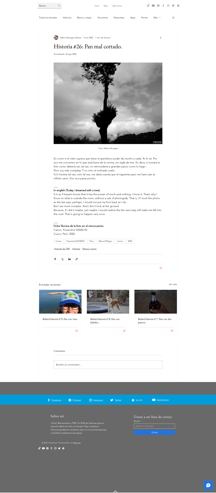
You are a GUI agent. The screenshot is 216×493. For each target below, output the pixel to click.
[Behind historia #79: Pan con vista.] (60, 302)
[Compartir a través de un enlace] (76, 259)
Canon (59, 241)
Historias (67, 17)
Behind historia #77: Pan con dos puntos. (154, 320)
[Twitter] (173, 5)
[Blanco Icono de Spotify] (133, 400)
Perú (91, 241)
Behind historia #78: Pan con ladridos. (105, 320)
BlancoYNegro (105, 241)
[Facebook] (163, 5)
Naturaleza (119, 17)
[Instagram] (168, 5)
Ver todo (173, 284)
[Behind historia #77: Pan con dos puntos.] (155, 302)
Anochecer (103, 17)
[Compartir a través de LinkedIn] (69, 259)
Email (136, 421)
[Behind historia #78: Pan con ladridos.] (108, 302)
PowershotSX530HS (75, 241)
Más (156, 17)
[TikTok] (148, 5)
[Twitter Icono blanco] (112, 400)
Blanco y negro (84, 17)
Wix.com (77, 443)
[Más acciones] (160, 37)
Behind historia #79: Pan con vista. (60, 319)
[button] (173, 17)
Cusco (120, 241)
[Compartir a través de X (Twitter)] (62, 259)
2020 (130, 241)
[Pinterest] (158, 5)
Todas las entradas (48, 17)
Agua (132, 17)
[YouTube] (153, 5)
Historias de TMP (62, 248)
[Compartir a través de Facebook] (55, 259)
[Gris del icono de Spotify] (178, 5)
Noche (144, 17)
